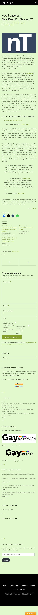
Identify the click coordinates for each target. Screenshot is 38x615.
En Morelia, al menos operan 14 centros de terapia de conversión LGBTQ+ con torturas (10, 262)
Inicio (3, 401)
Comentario (6, 282)
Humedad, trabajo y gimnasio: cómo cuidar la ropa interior (18, 474)
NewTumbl (29, 73)
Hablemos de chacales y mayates (10, 407)
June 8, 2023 (26, 178)
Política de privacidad (19, 589)
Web (4, 318)
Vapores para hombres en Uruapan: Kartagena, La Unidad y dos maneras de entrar (18, 493)
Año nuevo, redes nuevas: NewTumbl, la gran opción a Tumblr (26, 227)
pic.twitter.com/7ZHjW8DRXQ (13, 120)
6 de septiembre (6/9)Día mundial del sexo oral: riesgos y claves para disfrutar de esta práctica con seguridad (27, 262)
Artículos (15, 251)
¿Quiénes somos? (14, 585)
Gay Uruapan (7, 2)
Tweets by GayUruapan (7, 509)
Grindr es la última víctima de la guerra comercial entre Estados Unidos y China (9, 239)
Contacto (4, 417)
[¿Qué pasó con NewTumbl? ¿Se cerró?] (19, 34)
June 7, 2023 (24, 124)
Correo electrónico (8, 312)
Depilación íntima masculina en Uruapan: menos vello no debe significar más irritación (18, 486)
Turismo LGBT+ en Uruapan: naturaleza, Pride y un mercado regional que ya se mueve (19, 480)
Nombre (5, 306)
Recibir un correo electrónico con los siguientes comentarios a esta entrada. (8, 327)
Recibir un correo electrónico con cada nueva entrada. (21, 330)
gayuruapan (9, 25)
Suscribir (6, 560)
